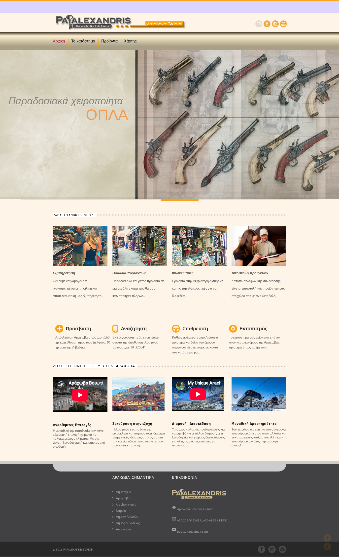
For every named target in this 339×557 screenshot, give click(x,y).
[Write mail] (258, 25)
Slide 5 (39, 199)
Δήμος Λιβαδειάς (128, 523)
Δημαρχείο (123, 492)
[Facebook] (267, 25)
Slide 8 (299, 199)
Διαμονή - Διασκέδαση (191, 424)
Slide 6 (225, 199)
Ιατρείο (121, 511)
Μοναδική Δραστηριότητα (254, 424)
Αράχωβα (123, 498)
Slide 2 (113, 199)
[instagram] (275, 25)
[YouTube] (283, 25)
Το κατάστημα (83, 41)
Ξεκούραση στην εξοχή (132, 424)
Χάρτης (130, 41)
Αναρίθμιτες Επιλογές (72, 425)
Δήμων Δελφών (127, 517)
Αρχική (59, 41)
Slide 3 (151, 199)
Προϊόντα (109, 41)
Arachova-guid (126, 504)
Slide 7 (262, 199)
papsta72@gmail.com (192, 531)
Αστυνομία (123, 529)
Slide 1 (76, 199)
